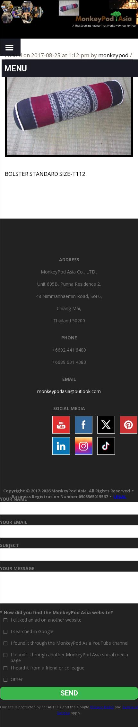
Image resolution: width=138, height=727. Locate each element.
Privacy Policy (102, 707)
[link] (69, 391)
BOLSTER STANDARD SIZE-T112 (45, 173)
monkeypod (113, 55)
